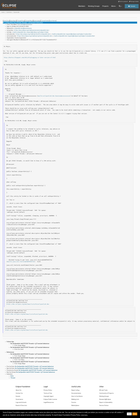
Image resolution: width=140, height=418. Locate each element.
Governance (19, 399)
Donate (132, 6)
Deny (129, 414)
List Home (53, 20)
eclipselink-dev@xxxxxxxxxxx (23, 28)
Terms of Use (48, 393)
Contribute (9, 12)
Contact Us (19, 393)
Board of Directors (21, 405)
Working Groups (94, 6)
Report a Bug (75, 390)
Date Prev (6, 20)
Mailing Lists (75, 399)
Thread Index (45, 20)
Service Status (103, 405)
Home (2, 12)
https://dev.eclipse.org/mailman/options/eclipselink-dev (34, 36)
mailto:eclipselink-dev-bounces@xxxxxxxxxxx (54, 96)
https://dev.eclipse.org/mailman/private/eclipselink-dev (31, 30)
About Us (18, 390)
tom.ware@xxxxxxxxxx (25, 24)
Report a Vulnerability (105, 402)
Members (81, 6)
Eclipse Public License (50, 399)
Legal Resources (49, 402)
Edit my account (124, 1)
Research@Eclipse (105, 399)
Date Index (37, 20)
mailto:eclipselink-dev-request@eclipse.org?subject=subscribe (71, 34)
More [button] (113, 6)
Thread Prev (20, 20)
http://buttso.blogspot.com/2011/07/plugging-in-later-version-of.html (30, 57)
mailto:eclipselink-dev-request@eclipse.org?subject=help (30, 32)
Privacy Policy (48, 390)
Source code (16, 12)
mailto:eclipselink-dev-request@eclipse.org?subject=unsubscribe (74, 36)
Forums (73, 402)
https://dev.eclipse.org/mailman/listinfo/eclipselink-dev (33, 34)
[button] (120, 6)
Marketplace (75, 405)
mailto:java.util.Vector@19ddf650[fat (21, 261)
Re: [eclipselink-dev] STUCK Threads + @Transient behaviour (29, 343)
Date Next (13, 20)
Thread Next (29, 20)
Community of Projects (106, 393)
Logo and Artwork (21, 402)
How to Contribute (77, 396)
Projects (105, 6)
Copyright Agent (49, 396)
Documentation (76, 393)
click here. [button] (84, 415)
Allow (134, 414)
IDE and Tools (103, 390)
